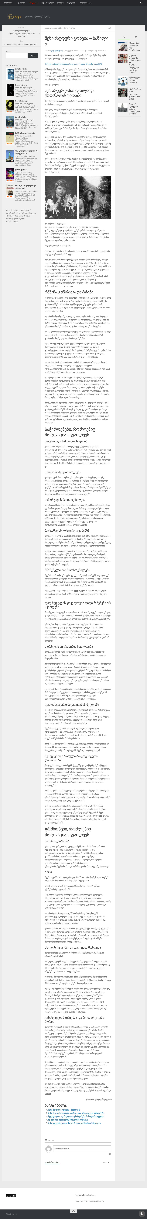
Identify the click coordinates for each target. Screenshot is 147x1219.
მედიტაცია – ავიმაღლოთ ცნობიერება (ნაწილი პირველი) (75, 1116)
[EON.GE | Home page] (14, 16)
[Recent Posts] (124, 36)
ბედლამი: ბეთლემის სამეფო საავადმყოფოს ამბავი (135, 109)
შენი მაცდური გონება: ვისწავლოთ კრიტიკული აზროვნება (76, 1113)
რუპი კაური (27, 88)
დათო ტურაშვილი (30, 72)
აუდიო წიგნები (47, 3)
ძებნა (8, 52)
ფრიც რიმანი (28, 136)
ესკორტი (91, 1201)
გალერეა (71, 3)
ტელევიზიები (85, 3)
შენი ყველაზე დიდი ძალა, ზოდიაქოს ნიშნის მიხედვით (74, 1123)
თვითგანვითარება (53, 28)
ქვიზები (60, 3)
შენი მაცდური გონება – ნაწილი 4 (135, 80)
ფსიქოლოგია (69, 28)
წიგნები (33, 3)
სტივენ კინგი (28, 120)
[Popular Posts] (135, 36)
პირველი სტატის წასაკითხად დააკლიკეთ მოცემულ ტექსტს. (74, 64)
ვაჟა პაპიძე (27, 172)
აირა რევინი (28, 104)
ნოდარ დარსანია (30, 191)
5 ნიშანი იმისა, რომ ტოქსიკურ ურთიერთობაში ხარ (135, 94)
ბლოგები (21, 3)
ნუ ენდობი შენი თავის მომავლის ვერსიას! (68, 1120)
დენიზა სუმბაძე (29, 156)
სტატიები (8, 3)
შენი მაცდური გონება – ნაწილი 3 (64, 1110)
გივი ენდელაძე (57, 51)
